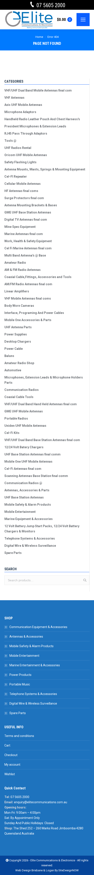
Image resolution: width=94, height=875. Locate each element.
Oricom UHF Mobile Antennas (25, 155)
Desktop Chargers (17, 341)
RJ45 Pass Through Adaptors (25, 133)
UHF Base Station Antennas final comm (32, 454)
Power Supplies (15, 334)
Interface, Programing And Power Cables (34, 313)
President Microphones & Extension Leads (35, 126)
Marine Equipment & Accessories (28, 519)
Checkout (10, 755)
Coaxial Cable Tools (18, 397)
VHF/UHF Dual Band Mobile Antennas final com (38, 90)
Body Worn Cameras (19, 305)
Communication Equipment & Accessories (38, 627)
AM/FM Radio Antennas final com (28, 284)
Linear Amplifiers (16, 291)
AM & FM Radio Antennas (22, 270)
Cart (7, 745)
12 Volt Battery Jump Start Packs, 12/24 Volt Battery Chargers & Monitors (41, 528)
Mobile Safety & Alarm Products (27, 504)
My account (12, 764)
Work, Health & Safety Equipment (28, 241)
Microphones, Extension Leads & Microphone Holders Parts (43, 380)
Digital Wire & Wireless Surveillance (30, 545)
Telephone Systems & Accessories (29, 538)
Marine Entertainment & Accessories (34, 665)
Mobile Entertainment (20, 511)
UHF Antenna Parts (18, 327)
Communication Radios (21, 390)
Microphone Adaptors (20, 112)
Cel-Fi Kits (11, 433)
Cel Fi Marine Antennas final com (28, 248)
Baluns (9, 356)
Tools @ (10, 140)
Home (39, 36)
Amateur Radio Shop (19, 363)
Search (85, 580)
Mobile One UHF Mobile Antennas (28, 461)
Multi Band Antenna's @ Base (25, 255)
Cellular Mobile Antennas (22, 183)
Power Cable (13, 348)
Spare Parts (13, 553)
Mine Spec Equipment (20, 226)
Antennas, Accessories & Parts (26, 490)
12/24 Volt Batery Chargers (24, 447)
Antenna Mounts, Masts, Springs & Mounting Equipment (44, 169)
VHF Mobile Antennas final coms (27, 298)
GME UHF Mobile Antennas (23, 411)
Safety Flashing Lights (20, 162)
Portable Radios (16, 418)
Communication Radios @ (23, 483)
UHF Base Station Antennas (24, 497)
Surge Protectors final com (24, 198)
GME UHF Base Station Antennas (27, 212)
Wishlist (9, 774)
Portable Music (19, 684)
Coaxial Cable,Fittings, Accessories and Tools (37, 277)
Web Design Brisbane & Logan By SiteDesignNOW (47, 870)
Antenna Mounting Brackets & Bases (30, 205)
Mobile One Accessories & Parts (27, 320)
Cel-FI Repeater (15, 176)
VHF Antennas (14, 97)
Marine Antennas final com (23, 234)
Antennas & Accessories (26, 636)
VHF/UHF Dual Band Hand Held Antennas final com (40, 404)
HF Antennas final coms (21, 191)
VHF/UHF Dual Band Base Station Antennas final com (42, 440)
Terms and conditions (19, 736)
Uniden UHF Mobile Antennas (25, 425)
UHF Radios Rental (17, 148)
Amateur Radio (15, 262)
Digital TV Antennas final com (25, 219)
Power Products (20, 675)
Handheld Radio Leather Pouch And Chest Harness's (42, 119)
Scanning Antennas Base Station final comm (36, 476)
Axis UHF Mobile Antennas (23, 105)
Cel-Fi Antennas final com (22, 468)
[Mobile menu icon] (83, 19)
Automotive (12, 370)
